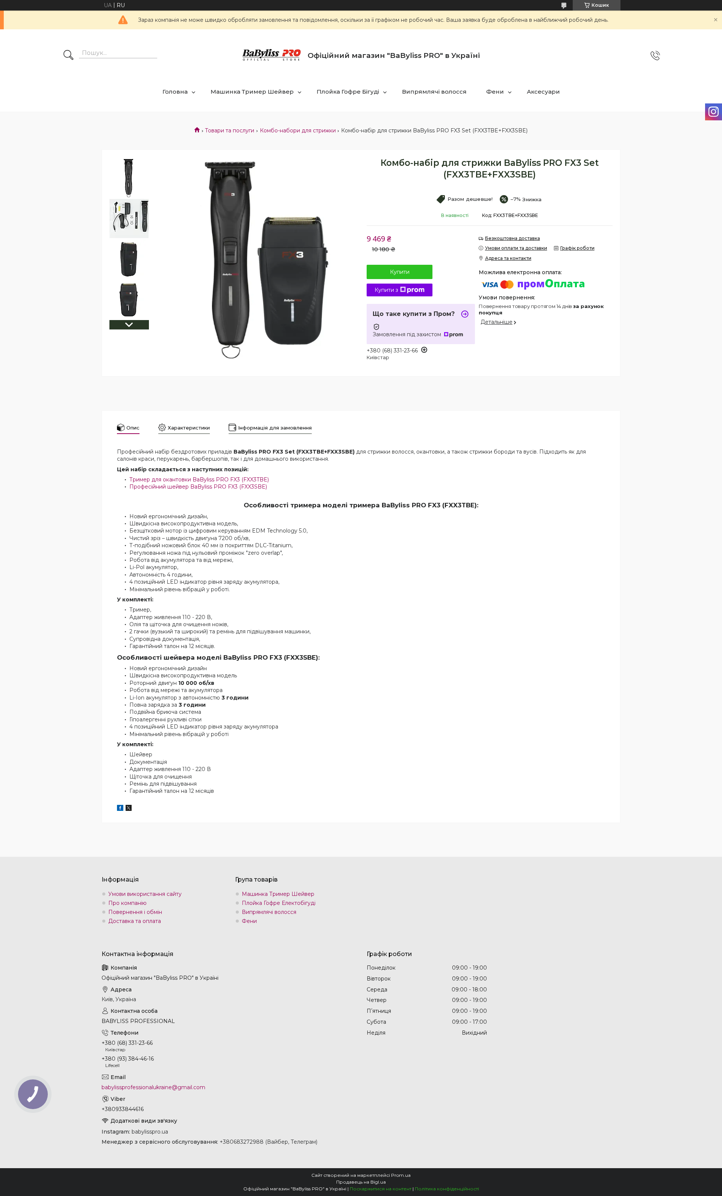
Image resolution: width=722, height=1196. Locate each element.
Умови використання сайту (145, 894)
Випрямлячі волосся (434, 91)
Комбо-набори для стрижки (298, 130)
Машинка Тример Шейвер (252, 91)
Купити (400, 272)
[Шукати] (68, 56)
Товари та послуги (229, 130)
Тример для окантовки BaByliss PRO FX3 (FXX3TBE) (199, 479)
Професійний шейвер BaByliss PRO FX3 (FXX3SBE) (198, 486)
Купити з (386, 290)
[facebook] (120, 809)
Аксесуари (543, 91)
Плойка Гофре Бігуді (348, 91)
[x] (129, 809)
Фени (495, 91)
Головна (175, 91)
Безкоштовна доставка (512, 238)
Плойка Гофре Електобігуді (278, 903)
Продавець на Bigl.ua (361, 1182)
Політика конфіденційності (447, 1188)
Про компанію (127, 903)
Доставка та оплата (134, 921)
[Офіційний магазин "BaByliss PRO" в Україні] (272, 55)
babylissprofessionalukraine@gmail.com (153, 1087)
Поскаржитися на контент (380, 1188)
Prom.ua (401, 1175)
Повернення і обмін (135, 912)
